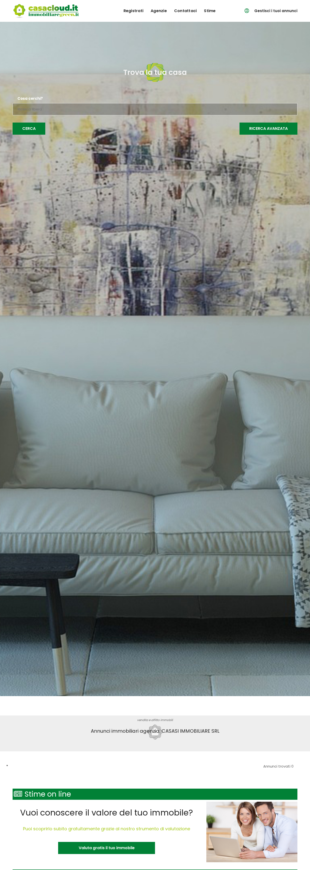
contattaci (185, 11)
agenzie (159, 11)
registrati (134, 11)
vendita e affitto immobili (155, 720)
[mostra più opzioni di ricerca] (268, 129)
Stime (210, 11)
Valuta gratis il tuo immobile (107, 848)
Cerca (29, 128)
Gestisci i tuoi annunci (275, 10)
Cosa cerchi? (30, 98)
